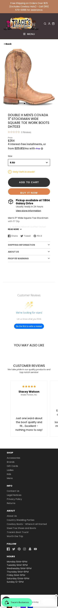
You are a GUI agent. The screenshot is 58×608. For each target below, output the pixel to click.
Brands (10, 462)
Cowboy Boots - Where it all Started (27, 524)
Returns (11, 503)
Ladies (10, 470)
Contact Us (13, 491)
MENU (30, 34)
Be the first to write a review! (29, 326)
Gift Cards (12, 466)
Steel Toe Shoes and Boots (21, 528)
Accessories (13, 458)
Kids (9, 474)
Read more (13, 229)
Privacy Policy (14, 499)
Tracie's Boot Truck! (18, 532)
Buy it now (29, 192)
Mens (10, 478)
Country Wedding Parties (20, 520)
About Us (12, 516)
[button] (24, 103)
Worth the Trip (15, 536)
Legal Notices (14, 495)
